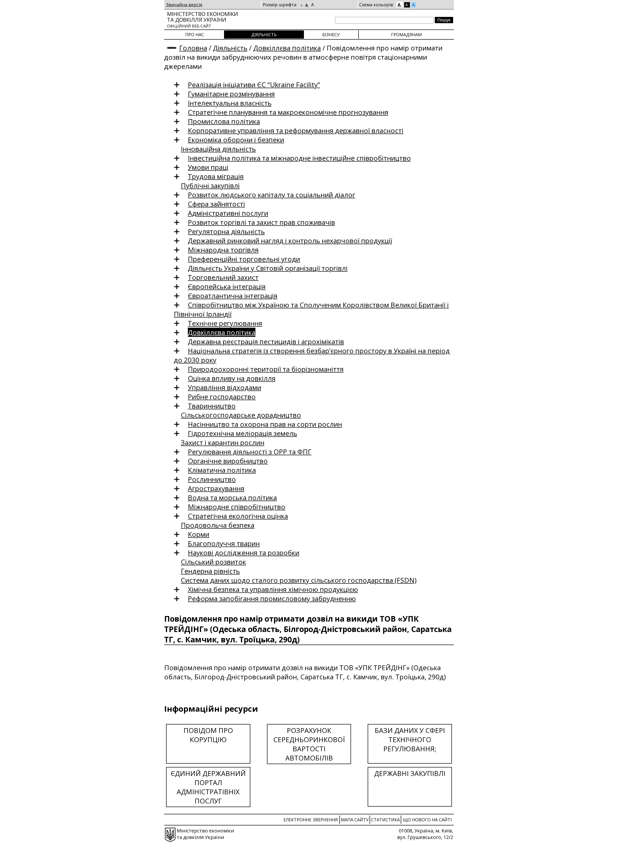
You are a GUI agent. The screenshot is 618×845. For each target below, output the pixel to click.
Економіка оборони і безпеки (236, 139)
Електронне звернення (310, 820)
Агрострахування (216, 488)
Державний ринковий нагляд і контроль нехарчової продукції (290, 240)
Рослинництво (212, 479)
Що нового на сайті (427, 820)
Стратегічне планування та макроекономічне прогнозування (288, 112)
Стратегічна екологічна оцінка (238, 515)
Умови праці (208, 167)
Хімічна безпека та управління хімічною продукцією (273, 589)
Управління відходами (224, 387)
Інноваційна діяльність (218, 148)
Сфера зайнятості (216, 203)
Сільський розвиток (213, 561)
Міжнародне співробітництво (236, 506)
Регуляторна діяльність (226, 231)
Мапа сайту (355, 820)
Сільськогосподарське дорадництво (241, 414)
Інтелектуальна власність (230, 102)
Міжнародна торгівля (223, 249)
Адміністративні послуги (228, 213)
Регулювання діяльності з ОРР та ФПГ (249, 451)
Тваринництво (212, 405)
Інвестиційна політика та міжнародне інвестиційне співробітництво (299, 158)
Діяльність (264, 34)
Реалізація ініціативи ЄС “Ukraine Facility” (254, 84)
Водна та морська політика (232, 497)
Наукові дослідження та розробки (243, 552)
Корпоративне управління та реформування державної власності (295, 130)
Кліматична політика (222, 470)
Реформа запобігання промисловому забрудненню (272, 598)
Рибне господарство (222, 396)
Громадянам (406, 34)
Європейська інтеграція (227, 286)
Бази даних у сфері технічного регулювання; (410, 739)
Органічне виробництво (228, 460)
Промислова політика (224, 121)
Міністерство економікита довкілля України (202, 19)
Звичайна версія (184, 4)
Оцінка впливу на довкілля (231, 378)
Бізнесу (331, 34)
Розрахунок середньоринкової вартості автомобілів (309, 744)
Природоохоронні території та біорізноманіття (266, 369)
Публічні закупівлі (210, 185)
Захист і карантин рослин (222, 442)
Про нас (194, 34)
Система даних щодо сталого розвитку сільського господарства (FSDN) (298, 580)
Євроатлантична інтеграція (232, 295)
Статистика (385, 820)
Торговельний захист (223, 277)
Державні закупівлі (409, 773)
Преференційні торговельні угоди (244, 258)
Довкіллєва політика (287, 47)
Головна (193, 47)
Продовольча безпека (217, 525)
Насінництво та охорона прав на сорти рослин (265, 424)
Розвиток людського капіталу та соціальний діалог (271, 194)
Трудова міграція (216, 176)
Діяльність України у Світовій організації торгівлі (268, 268)
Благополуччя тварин (224, 543)
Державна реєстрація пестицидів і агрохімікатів (266, 341)
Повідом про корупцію (208, 735)
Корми (198, 534)
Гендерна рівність (210, 570)
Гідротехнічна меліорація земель (242, 433)
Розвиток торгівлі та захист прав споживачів (261, 222)
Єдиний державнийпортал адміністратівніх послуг (208, 787)
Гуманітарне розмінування (231, 93)
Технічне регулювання (225, 323)
